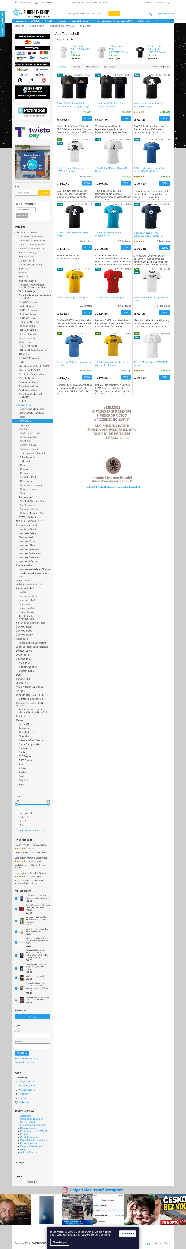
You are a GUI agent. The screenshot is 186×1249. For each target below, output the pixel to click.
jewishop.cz (24, 1102)
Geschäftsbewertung (30, 1137)
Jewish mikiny (23, 655)
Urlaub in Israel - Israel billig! (30, 695)
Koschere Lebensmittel (27, 525)
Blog (22, 1149)
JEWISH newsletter (26, 204)
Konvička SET (23, 679)
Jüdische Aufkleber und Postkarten (30, 395)
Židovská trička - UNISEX (31, 413)
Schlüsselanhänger (28, 382)
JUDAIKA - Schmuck (29, 302)
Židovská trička (23, 405)
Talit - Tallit (24, 269)
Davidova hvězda (28, 437)
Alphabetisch (109, 67)
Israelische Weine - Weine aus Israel (34, 574)
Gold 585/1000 (27, 326)
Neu (23, 821)
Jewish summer (27, 505)
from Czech (25, 421)
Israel (22, 417)
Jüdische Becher (27, 378)
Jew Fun (24, 429)
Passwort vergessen (25, 1062)
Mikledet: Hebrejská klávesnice (34, 350)
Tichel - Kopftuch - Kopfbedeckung (27, 617)
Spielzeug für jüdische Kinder (30, 623)
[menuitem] (27, 21)
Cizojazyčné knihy (28, 667)
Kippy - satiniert (26, 604)
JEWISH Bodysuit (27, 517)
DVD (18, 675)
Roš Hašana (26, 481)
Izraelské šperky (28, 314)
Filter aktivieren (31, 830)
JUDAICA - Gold (28, 318)
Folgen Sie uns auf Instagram (97, 1189)
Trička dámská (26, 497)
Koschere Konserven (29, 549)
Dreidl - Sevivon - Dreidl (30, 265)
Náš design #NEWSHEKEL (29, 521)
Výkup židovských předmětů (30, 687)
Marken (19, 720)
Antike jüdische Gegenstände (33, 643)
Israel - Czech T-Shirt (30, 433)
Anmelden (22, 1053)
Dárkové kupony (24, 651)
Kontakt (24, 1134)
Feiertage (20, 716)
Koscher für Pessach (29, 561)
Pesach (24, 473)
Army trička (25, 441)
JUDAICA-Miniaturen (29, 358)
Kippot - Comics (26, 612)
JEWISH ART (22, 683)
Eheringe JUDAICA (29, 322)
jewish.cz (23, 1094)
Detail (87, 118)
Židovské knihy (23, 659)
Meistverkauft (92, 67)
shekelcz (23, 1098)
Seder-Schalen (26, 256)
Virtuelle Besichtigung (31, 1146)
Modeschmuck (27, 306)
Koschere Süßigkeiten (30, 553)
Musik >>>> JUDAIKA (29, 370)
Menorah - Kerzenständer (32, 244)
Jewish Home (22, 580)
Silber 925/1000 (28, 330)
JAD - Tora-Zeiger (27, 291)
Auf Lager (26, 813)
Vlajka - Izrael (25, 342)
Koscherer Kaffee (27, 533)
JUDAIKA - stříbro (28, 310)
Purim (23, 465)
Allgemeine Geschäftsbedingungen (90, 3)
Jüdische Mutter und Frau (32, 513)
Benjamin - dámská (29, 509)
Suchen (114, 13)
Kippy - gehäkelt (27, 600)
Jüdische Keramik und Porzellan (32, 647)
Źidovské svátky (27, 457)
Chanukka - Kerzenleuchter (33, 240)
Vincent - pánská (28, 445)
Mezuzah (23, 276)
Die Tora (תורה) (26, 261)
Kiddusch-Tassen (27, 281)
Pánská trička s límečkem (31, 409)
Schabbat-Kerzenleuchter (32, 248)
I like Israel (25, 425)
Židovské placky (24, 631)
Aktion (24, 817)
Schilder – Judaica (28, 390)
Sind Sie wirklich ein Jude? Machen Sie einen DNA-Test (33, 710)
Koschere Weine (24, 565)
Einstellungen (60, 1242)
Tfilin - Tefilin (25, 354)
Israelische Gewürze (29, 529)
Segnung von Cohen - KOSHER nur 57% (32, 704)
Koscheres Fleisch (28, 545)
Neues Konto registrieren (27, 1058)
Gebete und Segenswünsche (33, 374)
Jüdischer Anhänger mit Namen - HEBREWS (35, 296)
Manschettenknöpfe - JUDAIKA (34, 366)
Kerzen (22, 401)
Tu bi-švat (25, 461)
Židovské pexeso (27, 338)
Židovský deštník (24, 627)
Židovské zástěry (24, 635)
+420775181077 (27, 1086)
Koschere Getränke (28, 557)
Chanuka (24, 469)
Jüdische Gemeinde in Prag (29, 584)
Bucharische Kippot (28, 596)
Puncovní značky (28, 1143)
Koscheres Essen (27, 541)
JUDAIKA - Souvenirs (26, 232)
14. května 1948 (28, 477)
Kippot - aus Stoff (27, 608)
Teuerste (77, 67)
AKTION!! (20, 691)
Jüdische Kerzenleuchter (31, 237)
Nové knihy (24, 663)
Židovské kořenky (27, 334)
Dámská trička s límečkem (32, 501)
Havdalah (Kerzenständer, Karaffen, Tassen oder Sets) (32, 286)
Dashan (23, 493)
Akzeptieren (127, 1234)
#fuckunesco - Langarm (31, 485)
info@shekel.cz (26, 1081)
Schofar (22, 273)
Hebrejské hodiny (27, 252)
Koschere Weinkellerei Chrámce (35, 569)
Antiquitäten (22, 639)
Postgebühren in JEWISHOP (34, 1131)
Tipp (24, 825)
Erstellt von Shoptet (161, 1243)
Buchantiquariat (26, 671)
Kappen (23, 592)
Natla (21, 362)
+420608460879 (27, 1090)
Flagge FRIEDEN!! (29, 346)
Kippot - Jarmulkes (25, 588)
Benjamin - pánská (29, 449)
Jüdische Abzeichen (29, 386)
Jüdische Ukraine (28, 489)
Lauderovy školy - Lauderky (33, 453)
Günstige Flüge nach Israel (32, 699)
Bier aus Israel (26, 537)
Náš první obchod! (29, 1152)
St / (32, 1017)
